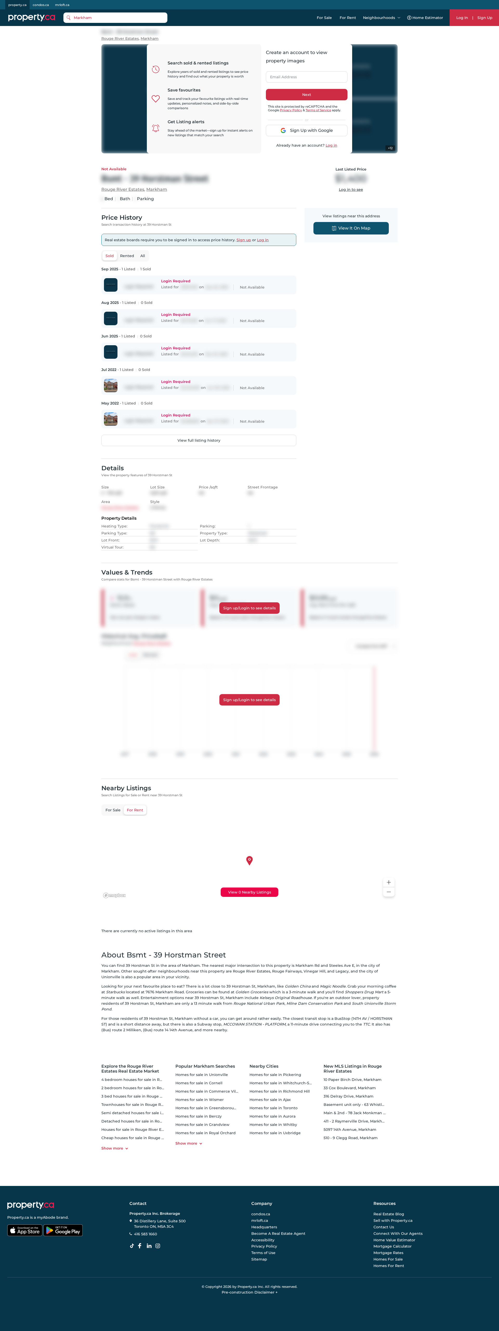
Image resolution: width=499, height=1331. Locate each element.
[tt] (133, 1246)
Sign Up (485, 18)
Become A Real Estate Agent (278, 1233)
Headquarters (264, 1227)
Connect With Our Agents (398, 1233)
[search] (115, 17)
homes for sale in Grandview (202, 1124)
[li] (150, 1246)
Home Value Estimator (394, 1240)
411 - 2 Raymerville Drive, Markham (356, 1121)
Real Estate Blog (388, 1214)
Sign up (244, 240)
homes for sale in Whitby (273, 1124)
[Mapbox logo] (114, 895)
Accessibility (262, 1240)
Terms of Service (318, 110)
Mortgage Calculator (392, 1246)
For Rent (348, 17)
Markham (150, 38)
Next (306, 94)
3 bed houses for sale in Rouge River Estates (142, 1096)
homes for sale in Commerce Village (209, 1091)
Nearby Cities (264, 1066)
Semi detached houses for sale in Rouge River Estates (151, 1113)
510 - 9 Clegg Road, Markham (351, 1138)
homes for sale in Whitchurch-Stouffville (288, 1083)
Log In (462, 18)
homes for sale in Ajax (270, 1099)
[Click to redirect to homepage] (31, 18)
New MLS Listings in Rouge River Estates (353, 1069)
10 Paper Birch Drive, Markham (353, 1079)
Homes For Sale (388, 1259)
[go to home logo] (30, 1205)
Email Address (280, 75)
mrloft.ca (62, 5)
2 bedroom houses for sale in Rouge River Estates (147, 1088)
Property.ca (18, 1217)
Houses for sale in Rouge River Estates (137, 1129)
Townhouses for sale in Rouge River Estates (141, 1104)
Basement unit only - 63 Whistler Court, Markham (370, 1104)
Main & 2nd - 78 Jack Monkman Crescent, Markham (372, 1113)
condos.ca (41, 5)
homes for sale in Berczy (198, 1116)
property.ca (17, 5)
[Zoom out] (389, 892)
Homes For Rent (388, 1265)
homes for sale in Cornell (198, 1083)
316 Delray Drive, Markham (348, 1096)
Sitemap (259, 1259)
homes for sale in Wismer (199, 1099)
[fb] (141, 1246)
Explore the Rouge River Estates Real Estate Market (130, 1069)
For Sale (324, 17)
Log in (331, 145)
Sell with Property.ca (392, 1220)
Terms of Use (263, 1252)
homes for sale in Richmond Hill (280, 1091)
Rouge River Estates (120, 38)
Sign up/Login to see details (249, 608)
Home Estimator (427, 17)
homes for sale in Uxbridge (275, 1133)
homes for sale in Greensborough (207, 1108)
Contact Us (383, 1227)
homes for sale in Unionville (201, 1074)
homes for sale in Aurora (273, 1116)
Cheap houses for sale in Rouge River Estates (143, 1138)
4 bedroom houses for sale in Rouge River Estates (147, 1079)
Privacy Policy (291, 110)
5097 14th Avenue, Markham (350, 1129)
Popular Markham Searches (205, 1066)
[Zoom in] (389, 882)
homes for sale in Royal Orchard (205, 1133)
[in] (158, 1246)
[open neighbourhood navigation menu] (399, 17)
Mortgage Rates (388, 1252)
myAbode (46, 1217)
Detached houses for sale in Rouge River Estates (146, 1121)
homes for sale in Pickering (275, 1074)
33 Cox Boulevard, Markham (350, 1088)
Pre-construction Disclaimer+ (250, 1292)
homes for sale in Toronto (274, 1108)
